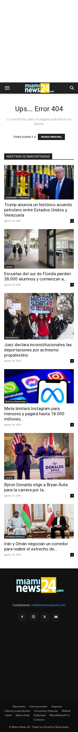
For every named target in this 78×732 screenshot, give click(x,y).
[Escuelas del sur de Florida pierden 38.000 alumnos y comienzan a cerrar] (39, 248)
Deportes (56, 706)
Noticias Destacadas (15, 401)
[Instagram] (33, 617)
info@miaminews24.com (48, 605)
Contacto (39, 719)
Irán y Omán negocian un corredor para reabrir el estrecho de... (36, 546)
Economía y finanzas (46, 711)
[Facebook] (22, 617)
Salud (8, 715)
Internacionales (38, 706)
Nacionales (19, 706)
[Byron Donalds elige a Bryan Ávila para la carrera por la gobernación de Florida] (39, 456)
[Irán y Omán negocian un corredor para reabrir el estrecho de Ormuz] (39, 521)
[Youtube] (56, 617)
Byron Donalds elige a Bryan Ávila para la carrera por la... (36, 487)
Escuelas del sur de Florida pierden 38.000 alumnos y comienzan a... (37, 276)
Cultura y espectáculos (17, 711)
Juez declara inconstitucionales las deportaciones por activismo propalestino (38, 350)
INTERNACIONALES (15, 536)
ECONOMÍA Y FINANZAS (17, 197)
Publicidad (40, 715)
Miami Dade (23, 715)
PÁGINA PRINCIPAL (51, 136)
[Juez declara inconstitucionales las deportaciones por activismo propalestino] (39, 316)
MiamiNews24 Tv (59, 715)
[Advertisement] (39, 41)
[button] (7, 88)
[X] (45, 617)
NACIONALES (12, 337)
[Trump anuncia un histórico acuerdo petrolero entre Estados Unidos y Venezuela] (39, 182)
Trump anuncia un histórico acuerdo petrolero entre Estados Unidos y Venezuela (38, 210)
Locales (9, 266)
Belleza (66, 711)
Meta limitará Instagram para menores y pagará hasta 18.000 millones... (34, 414)
